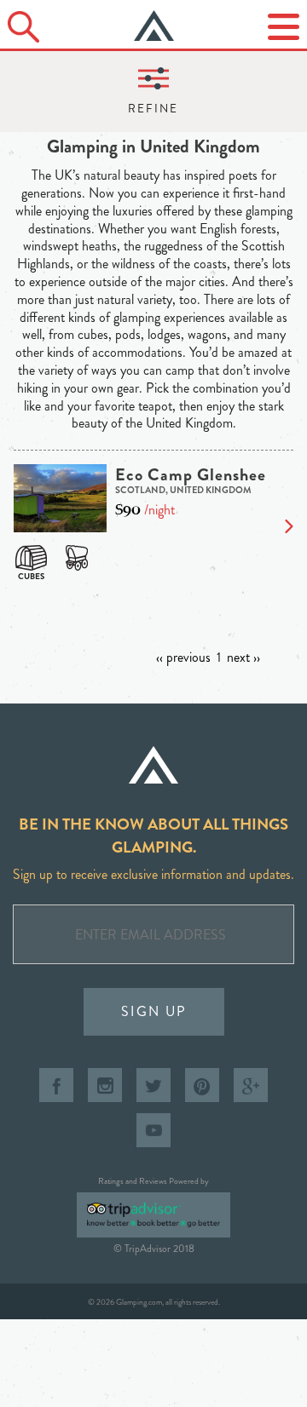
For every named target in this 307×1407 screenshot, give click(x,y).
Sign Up (154, 1011)
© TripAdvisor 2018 (153, 1248)
